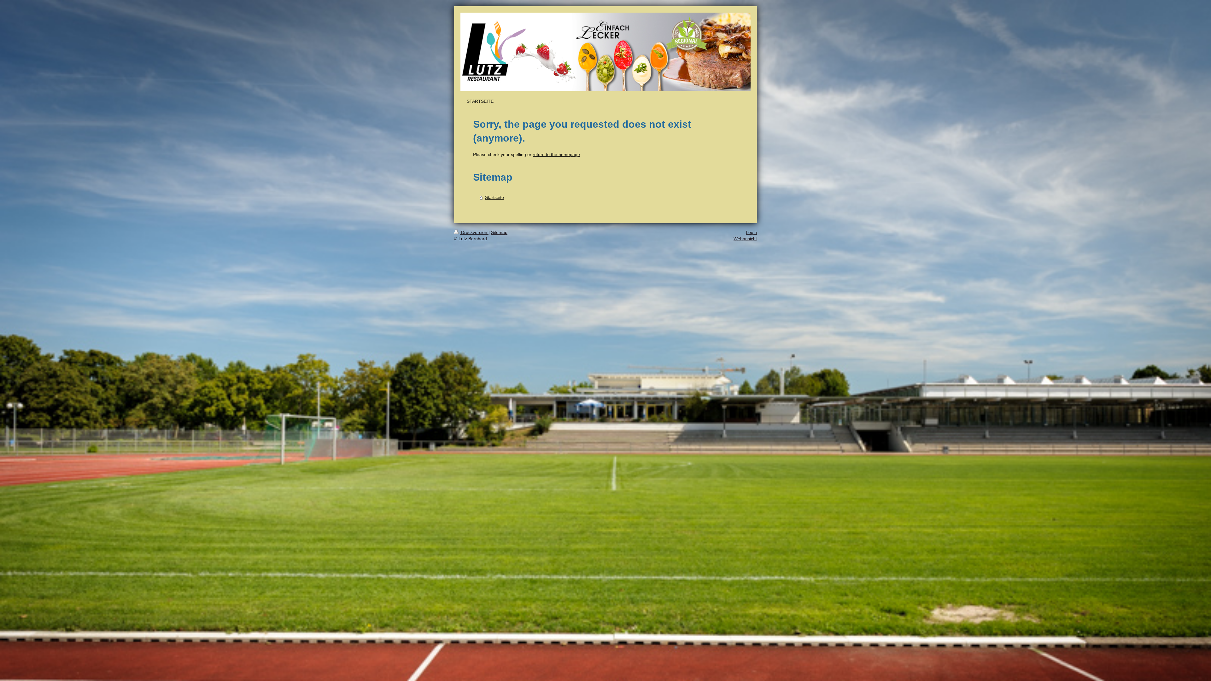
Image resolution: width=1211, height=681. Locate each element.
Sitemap (499, 232)
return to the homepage (556, 154)
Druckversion (474, 232)
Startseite (494, 197)
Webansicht (745, 238)
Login (751, 232)
